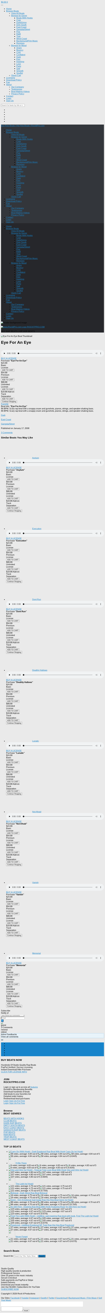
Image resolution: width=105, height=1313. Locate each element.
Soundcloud (61, 1298)
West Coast (21, 160)
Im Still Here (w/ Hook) (76, 1207)
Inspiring (20, 183)
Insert (26, 1311)
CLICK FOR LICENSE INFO (14, 1072)
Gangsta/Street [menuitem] (23, 29)
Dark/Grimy (21, 144)
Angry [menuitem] (19, 48)
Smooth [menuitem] (19, 71)
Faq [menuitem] (8, 82)
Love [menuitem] (18, 64)
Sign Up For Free (17, 1101)
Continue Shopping (9, 402)
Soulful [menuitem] (19, 73)
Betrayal (43, 1193)
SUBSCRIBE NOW (10, 1289)
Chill (18, 174)
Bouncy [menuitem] (19, 50)
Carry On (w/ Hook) (74, 1152)
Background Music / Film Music (83, 1298)
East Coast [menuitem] (21, 27)
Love (18, 185)
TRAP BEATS (10, 1137)
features (34, 1087)
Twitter (52, 1298)
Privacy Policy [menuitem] (17, 94)
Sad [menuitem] (18, 68)
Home (9, 130)
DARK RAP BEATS (13, 1123)
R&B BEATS (9, 1135)
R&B (18, 155)
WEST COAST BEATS (14, 1139)
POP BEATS (9, 1132)
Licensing (10, 199)
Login (8, 98)
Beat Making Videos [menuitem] (20, 91)
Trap (18, 157)
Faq (8, 203)
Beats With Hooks (24, 139)
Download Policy (14, 201)
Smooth (19, 192)
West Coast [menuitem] (21, 39)
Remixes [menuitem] (20, 43)
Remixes (20, 164)
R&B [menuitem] (18, 34)
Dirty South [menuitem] (21, 25)
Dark (18, 178)
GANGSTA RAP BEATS (15, 1130)
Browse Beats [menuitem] (12, 11)
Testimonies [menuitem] (16, 89)
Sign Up (10, 101)
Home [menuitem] (9, 9)
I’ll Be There (21, 1163)
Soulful (19, 194)
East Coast (21, 148)
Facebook (15, 1298)
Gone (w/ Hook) (66, 1200)
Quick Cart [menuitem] (16, 75)
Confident (20, 176)
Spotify (44, 1298)
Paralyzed (69, 1225)
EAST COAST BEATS (14, 1128)
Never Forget (22, 1237)
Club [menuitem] (18, 20)
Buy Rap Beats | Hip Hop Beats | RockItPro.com (22, 126)
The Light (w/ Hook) (24, 1184)
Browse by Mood (19, 167)
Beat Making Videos (20, 213)
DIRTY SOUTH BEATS (14, 1125)
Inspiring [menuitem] (20, 62)
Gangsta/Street (23, 151)
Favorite (4, 404)
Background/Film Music (27, 162)
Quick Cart (16, 197)
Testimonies (16, 210)
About (9, 206)
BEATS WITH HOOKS (14, 1118)
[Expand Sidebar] (2, 1039)
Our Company (17, 208)
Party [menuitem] (18, 66)
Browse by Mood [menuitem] (19, 45)
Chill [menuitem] (18, 52)
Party (18, 187)
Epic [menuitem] (18, 59)
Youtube (25, 1298)
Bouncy (19, 171)
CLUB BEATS (10, 1121)
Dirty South (21, 146)
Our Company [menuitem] (17, 87)
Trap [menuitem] (18, 36)
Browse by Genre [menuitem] (19, 16)
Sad (18, 190)
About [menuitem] (9, 85)
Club (18, 141)
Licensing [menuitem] (10, 78)
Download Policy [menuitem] (14, 80)
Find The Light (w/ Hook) (87, 1216)
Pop (18, 153)
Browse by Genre (19, 137)
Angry (19, 169)
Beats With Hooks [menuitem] (24, 18)
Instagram (34, 1298)
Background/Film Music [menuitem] (27, 41)
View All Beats (17, 134)
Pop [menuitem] (18, 32)
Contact (9, 217)
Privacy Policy (17, 215)
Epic (18, 180)
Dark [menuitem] (18, 57)
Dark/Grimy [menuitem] (21, 22)
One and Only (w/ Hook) (77, 1170)
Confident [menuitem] (20, 55)
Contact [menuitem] (9, 96)
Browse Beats (12, 132)
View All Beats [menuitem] (17, 13)
